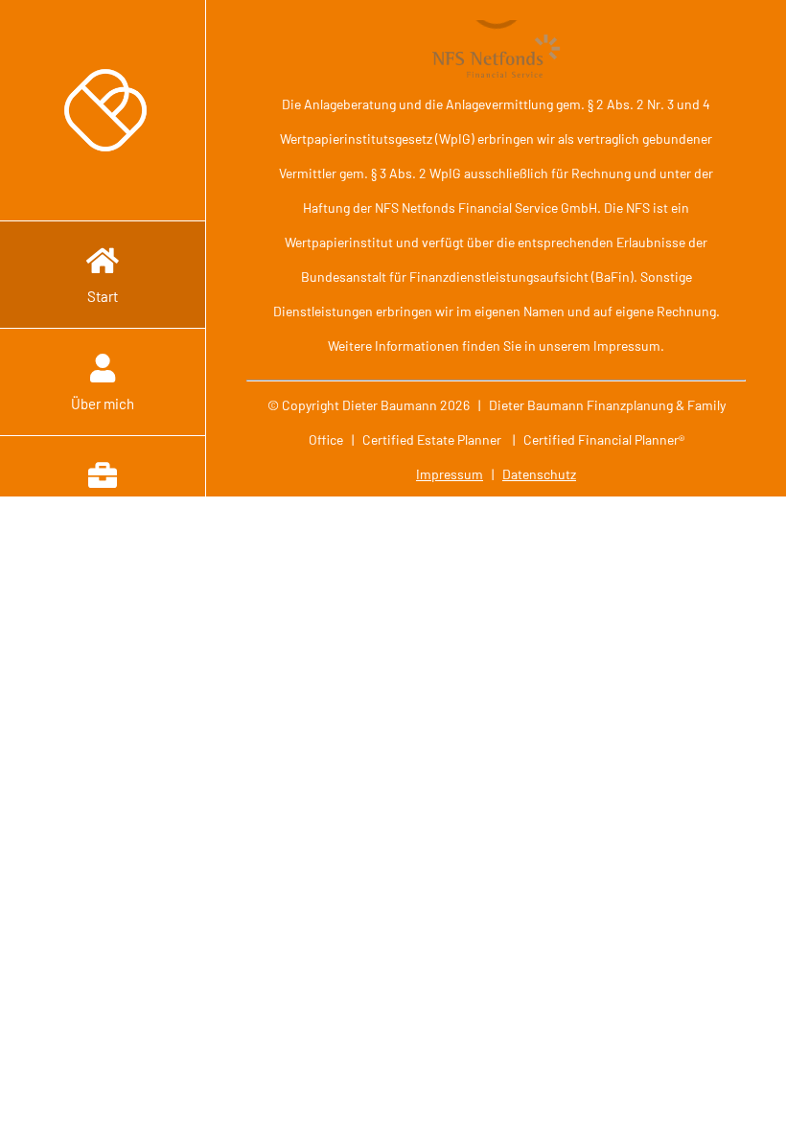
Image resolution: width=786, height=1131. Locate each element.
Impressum (449, 474)
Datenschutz (539, 474)
